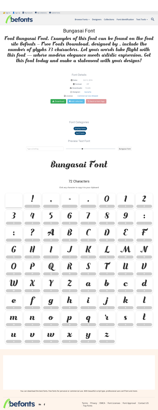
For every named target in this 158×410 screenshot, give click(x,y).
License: (69, 96)
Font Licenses (114, 403)
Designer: (76, 92)
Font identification (125, 19)
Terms (85, 403)
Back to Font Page (97, 101)
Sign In (6, 13)
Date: (75, 80)
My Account (28, 13)
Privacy (93, 403)
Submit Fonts (55, 13)
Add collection (77, 101)
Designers (96, 19)
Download (59, 101)
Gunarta (87, 92)
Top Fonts (87, 406)
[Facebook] (44, 404)
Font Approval (129, 403)
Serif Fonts (80, 133)
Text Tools (141, 19)
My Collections (42, 13)
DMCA (102, 403)
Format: (78, 84)
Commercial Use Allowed (88, 96)
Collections (109, 19)
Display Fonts (80, 128)
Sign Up (16, 13)
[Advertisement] (79, 372)
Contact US (143, 403)
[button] (153, 20)
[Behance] (40, 404)
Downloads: (77, 88)
